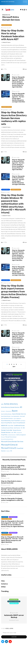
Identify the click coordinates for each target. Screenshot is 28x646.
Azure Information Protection (7, 418)
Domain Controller (6, 430)
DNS (24, 427)
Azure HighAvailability (15, 416)
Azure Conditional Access (6, 414)
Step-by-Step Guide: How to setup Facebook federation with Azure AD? (12, 35)
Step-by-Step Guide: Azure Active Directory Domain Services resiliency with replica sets (14, 118)
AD (21, 407)
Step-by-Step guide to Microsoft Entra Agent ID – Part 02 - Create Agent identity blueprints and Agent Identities (18, 98)
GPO (15, 432)
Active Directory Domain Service (10, 407)
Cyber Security (13, 516)
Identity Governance (12, 434)
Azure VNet (10, 425)
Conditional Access (19, 425)
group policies (19, 432)
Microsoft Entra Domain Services (12, 441)
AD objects (3, 411)
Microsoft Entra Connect (10, 437)
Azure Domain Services (6, 416)
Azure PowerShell (15, 420)
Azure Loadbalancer (17, 418)
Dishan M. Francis (6, 42)
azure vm (4, 425)
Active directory (11, 404)
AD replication (8, 411)
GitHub (3, 587)
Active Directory (14, 599)
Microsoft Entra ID (6, 25)
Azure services (5, 189)
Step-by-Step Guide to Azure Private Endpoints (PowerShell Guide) (15, 615)
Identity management (21, 434)
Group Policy (4, 434)
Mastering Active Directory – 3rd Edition (12, 475)
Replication (3, 450)
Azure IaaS (22, 416)
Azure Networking (6, 420)
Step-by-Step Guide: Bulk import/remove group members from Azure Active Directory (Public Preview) (14, 291)
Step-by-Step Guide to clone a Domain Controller (11, 482)
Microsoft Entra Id (9, 444)
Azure (15, 410)
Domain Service (17, 430)
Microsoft (3, 436)
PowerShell (20, 448)
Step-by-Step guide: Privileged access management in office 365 (12, 499)
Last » (14, 366)
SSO (11, 450)
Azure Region (22, 420)
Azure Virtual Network (19, 422)
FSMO (12, 432)
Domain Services (5, 432)
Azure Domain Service (19, 414)
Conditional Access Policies (7, 427)
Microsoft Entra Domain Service (7, 439)
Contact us (4, 584)
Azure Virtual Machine (6, 422)
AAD (2, 404)
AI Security (4, 516)
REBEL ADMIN (9, 628)
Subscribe (14, 636)
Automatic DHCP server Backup (7, 1)
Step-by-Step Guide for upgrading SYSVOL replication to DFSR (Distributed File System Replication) (13, 467)
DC (21, 427)
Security (8, 450)
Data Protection (17, 427)
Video (3, 581)
